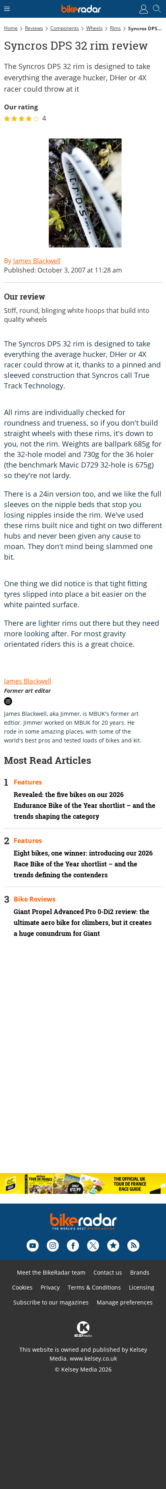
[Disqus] (83, 1062)
